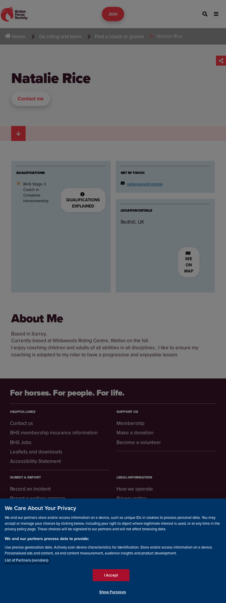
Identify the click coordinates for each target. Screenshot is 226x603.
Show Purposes (112, 592)
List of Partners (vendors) (27, 560)
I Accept (111, 575)
